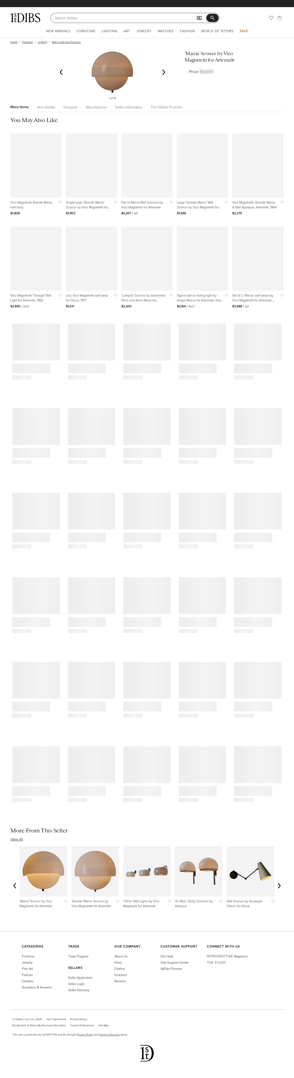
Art (127, 31)
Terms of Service (109, 1034)
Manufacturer (96, 107)
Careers (119, 968)
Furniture (86, 31)
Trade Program (78, 956)
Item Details (46, 107)
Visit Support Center (175, 962)
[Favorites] (271, 18)
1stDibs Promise (171, 968)
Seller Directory (79, 990)
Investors (120, 975)
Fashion (187, 31)
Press (118, 962)
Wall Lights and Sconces (66, 42)
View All (16, 839)
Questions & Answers (37, 987)
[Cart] (279, 18)
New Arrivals (58, 31)
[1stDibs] (25, 17)
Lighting (110, 31)
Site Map (103, 1025)
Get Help (167, 956)
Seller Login (76, 984)
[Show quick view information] (59, 202)
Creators (27, 981)
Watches (166, 31)
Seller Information (128, 107)
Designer (70, 107)
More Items (19, 107)
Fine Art (27, 968)
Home (13, 42)
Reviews (120, 981)
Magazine (227, 956)
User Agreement (56, 1019)
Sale (244, 30)
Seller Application (80, 977)
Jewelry (144, 31)
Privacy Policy (78, 1019)
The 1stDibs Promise (166, 107)
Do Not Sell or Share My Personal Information (39, 1025)
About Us (120, 956)
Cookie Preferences (82, 1025)
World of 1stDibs (217, 31)
